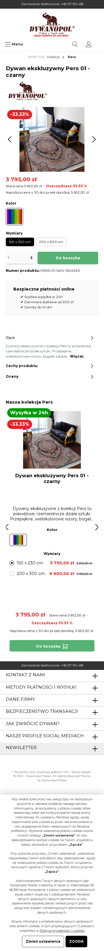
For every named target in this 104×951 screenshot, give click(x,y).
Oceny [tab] (12, 376)
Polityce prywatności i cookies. (62, 931)
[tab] (50, 346)
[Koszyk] (99, 41)
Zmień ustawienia (43, 941)
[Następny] (94, 139)
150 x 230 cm (20, 242)
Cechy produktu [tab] (22, 366)
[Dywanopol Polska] (27, 91)
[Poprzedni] (10, 139)
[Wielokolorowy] (14, 216)
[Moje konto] (89, 44)
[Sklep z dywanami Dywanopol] (52, 24)
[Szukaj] (75, 44)
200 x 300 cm (51, 242)
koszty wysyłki (81, 772)
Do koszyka (68, 258)
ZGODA (76, 941)
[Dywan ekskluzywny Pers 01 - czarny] (52, 440)
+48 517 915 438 (72, 4)
